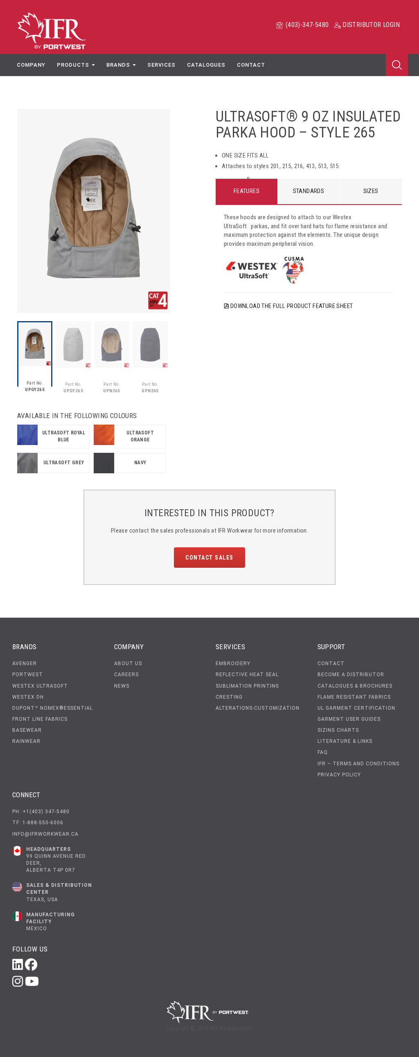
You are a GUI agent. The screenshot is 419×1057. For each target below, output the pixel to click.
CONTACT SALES (209, 557)
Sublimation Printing (247, 686)
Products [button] (74, 65)
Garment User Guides (349, 719)
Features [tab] (246, 191)
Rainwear (26, 741)
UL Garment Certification (356, 708)
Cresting (229, 697)
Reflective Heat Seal (247, 674)
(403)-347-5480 (306, 25)
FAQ (323, 752)
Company (31, 65)
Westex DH (28, 697)
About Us (128, 663)
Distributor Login (370, 25)
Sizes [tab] (370, 191)
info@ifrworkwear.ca (45, 834)
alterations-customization (258, 708)
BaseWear (27, 730)
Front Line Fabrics (40, 719)
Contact (251, 65)
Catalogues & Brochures (355, 686)
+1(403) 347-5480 (46, 811)
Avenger (24, 663)
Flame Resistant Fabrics (354, 697)
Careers (126, 674)
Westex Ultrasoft (40, 686)
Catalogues (206, 65)
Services (161, 65)
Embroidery (233, 663)
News (121, 686)
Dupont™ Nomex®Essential (52, 708)
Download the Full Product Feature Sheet (291, 306)
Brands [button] (119, 65)
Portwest (27, 674)
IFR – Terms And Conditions (358, 764)
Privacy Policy (339, 775)
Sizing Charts (338, 730)
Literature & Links (345, 741)
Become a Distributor (351, 674)
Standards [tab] (308, 191)
